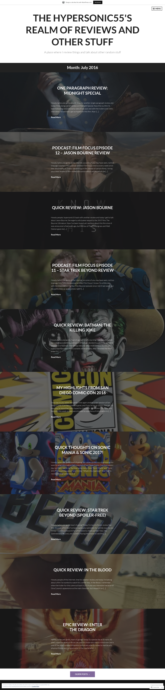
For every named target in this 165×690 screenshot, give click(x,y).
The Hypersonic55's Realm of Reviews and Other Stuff (82, 29)
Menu (158, 8)
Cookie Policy (35, 686)
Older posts (81, 674)
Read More (56, 117)
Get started (98, 2)
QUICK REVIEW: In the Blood (83, 569)
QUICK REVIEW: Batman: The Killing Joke (82, 327)
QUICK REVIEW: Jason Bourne (82, 207)
